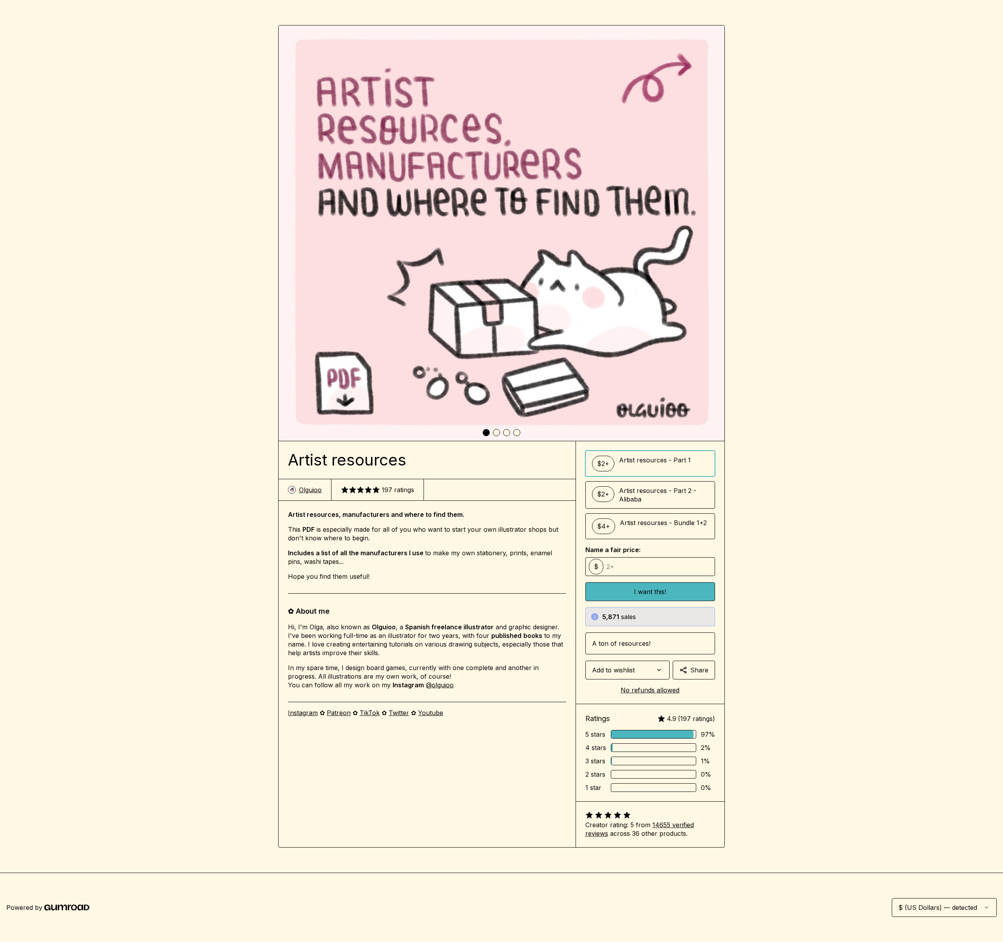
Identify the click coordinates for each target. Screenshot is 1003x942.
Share (699, 670)
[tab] (486, 432)
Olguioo (310, 490)
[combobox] (627, 670)
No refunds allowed (650, 690)
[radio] (650, 463)
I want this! (650, 592)
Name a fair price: (613, 550)
